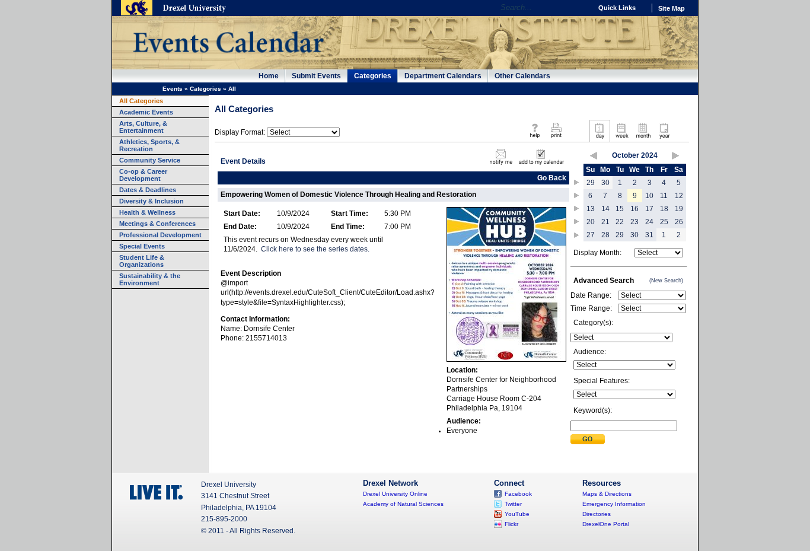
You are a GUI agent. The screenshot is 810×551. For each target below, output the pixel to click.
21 (605, 221)
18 (664, 208)
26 (679, 221)
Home (269, 75)
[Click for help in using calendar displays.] (534, 138)
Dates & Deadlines (147, 189)
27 (590, 234)
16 (634, 208)
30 (605, 182)
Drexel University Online (395, 494)
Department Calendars (442, 75)
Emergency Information (614, 504)
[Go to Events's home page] (228, 58)
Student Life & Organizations (141, 261)
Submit (587, 439)
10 (649, 195)
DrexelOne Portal (605, 524)
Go (579, 7)
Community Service (149, 160)
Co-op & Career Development (143, 175)
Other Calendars (522, 75)
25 (664, 221)
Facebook (518, 494)
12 (679, 195)
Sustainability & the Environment (149, 279)
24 (649, 221)
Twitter (513, 504)
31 (649, 234)
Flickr (511, 524)
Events (172, 88)
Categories (372, 75)
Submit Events (316, 75)
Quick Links (617, 7)
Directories (596, 514)
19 (679, 208)
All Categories (141, 100)
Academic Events (146, 112)
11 (664, 195)
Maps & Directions (607, 494)
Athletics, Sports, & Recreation (149, 145)
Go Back (551, 177)
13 (590, 208)
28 (605, 234)
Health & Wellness (147, 212)
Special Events (142, 246)
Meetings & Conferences (157, 223)
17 (649, 208)
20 (590, 221)
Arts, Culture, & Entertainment (143, 127)
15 (620, 208)
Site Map (671, 8)
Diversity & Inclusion (151, 201)
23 (634, 221)
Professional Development (160, 234)
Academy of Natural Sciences (403, 504)
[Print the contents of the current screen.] (556, 138)
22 (620, 221)
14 (605, 208)
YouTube (517, 514)
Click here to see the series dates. (315, 249)
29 (590, 182)
